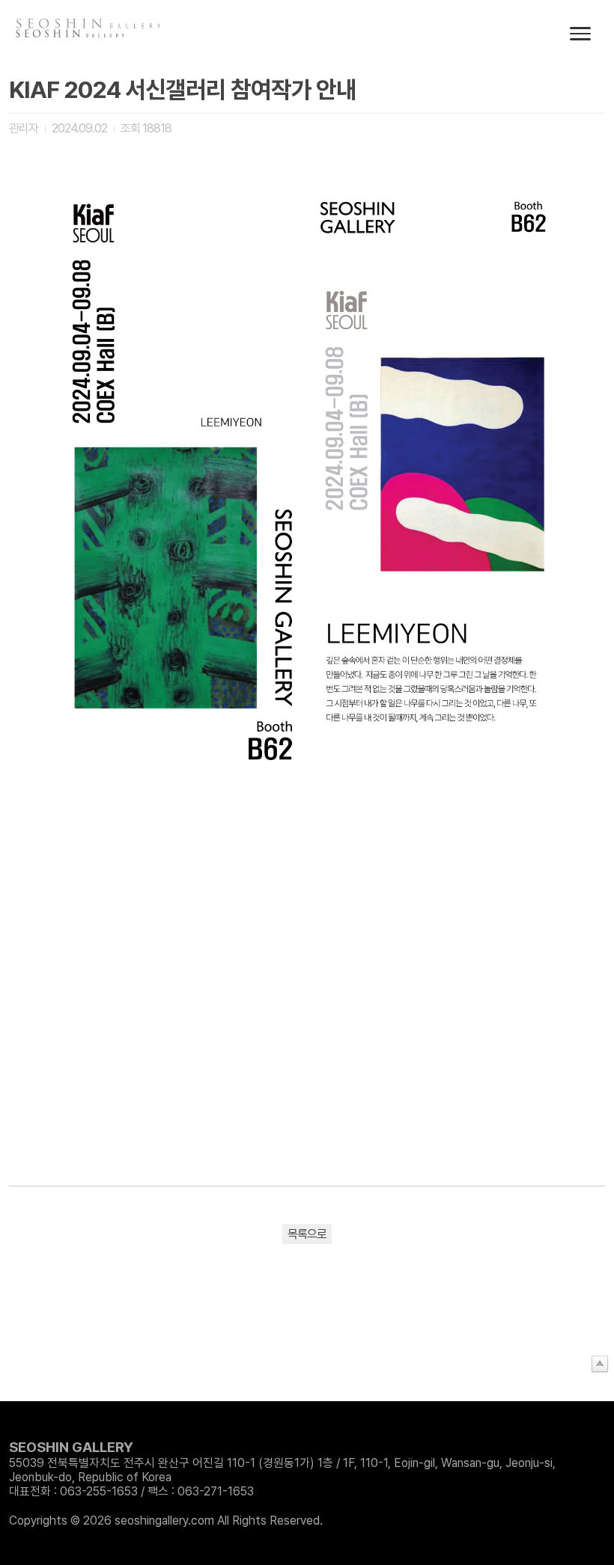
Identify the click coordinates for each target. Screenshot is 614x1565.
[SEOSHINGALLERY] (71, 33)
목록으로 (307, 1234)
